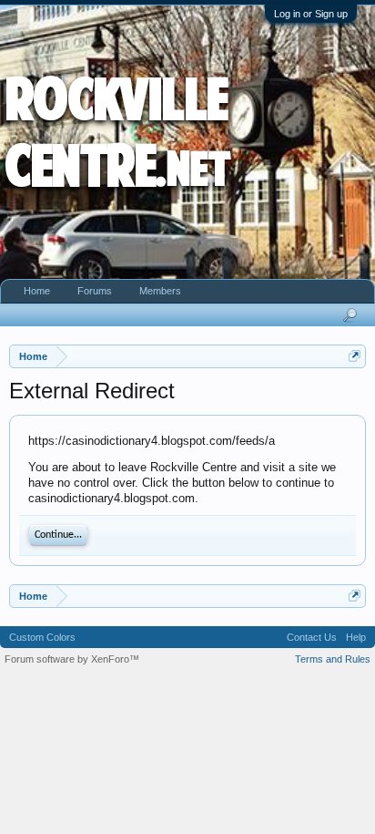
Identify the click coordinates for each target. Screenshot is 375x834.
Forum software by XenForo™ (72, 659)
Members (160, 290)
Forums (94, 290)
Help (356, 637)
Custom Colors (42, 637)
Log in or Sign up (311, 13)
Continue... (58, 535)
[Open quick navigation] (354, 356)
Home (37, 290)
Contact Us (312, 637)
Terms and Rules (332, 659)
